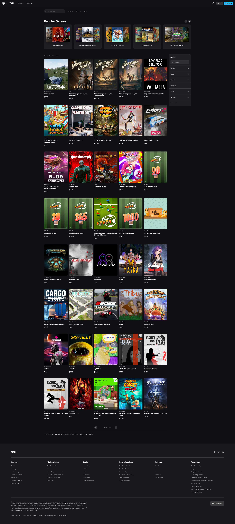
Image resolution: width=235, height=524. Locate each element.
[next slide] (189, 21)
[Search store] (46, 11)
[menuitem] (70, 11)
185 (110, 427)
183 (104, 427)
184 (107, 427)
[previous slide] (186, 21)
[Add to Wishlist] (66, 61)
